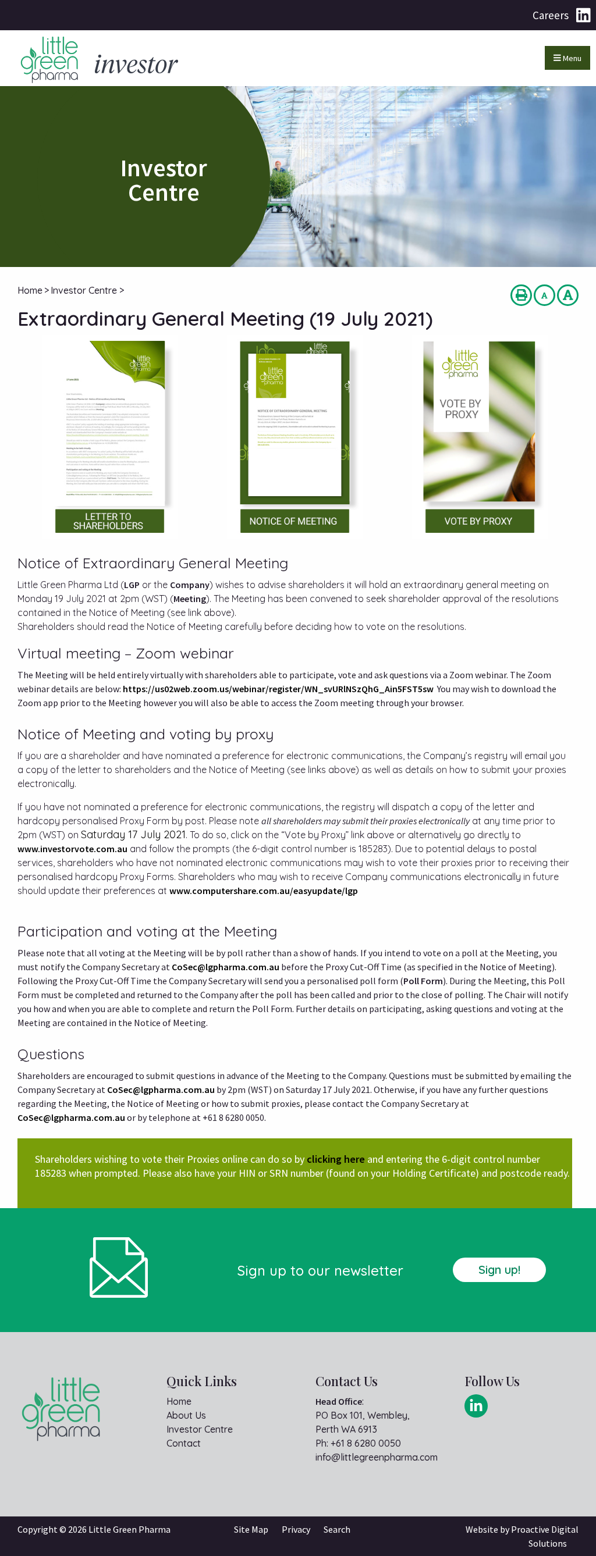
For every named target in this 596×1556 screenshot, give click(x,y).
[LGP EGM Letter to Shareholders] (110, 437)
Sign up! (499, 1269)
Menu (571, 58)
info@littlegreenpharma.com (376, 1457)
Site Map (251, 1529)
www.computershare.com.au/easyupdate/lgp (263, 890)
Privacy (296, 1529)
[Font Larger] (568, 295)
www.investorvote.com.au (72, 848)
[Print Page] (521, 295)
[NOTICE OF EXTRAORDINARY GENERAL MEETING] (295, 437)
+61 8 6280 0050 (366, 1443)
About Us (186, 1415)
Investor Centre (199, 1429)
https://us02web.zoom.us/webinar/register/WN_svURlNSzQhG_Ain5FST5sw (278, 689)
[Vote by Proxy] (479, 437)
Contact (183, 1443)
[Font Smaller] (544, 295)
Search (337, 1529)
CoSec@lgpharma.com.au (225, 967)
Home (178, 1401)
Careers (551, 15)
